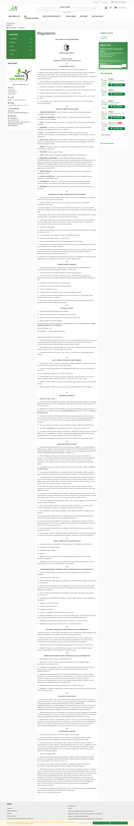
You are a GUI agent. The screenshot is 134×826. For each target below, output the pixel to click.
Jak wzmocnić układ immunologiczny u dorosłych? (81, 811)
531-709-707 (24, 105)
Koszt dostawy (71, 806)
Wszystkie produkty (52, 16)
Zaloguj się (104, 36)
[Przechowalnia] (110, 7)
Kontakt (70, 808)
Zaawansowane (67, 12)
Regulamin (22, 27)
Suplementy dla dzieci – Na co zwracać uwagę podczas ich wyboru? (85, 813)
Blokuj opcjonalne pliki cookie (101, 823)
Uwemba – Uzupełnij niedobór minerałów (78, 816)
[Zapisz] (124, 65)
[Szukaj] (95, 8)
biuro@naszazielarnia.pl (19, 100)
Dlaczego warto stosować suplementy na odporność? (20, 818)
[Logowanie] (106, 7)
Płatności (9, 813)
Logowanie (105, 2)
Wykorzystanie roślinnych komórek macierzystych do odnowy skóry (85, 819)
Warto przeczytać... (12, 816)
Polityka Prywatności (12, 811)
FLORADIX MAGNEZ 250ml (115, 91)
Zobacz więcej (105, 135)
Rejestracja (96, 2)
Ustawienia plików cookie (85, 823)
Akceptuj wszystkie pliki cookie (119, 823)
